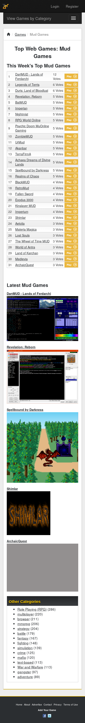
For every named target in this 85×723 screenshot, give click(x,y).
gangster (24, 671)
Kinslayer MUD (25, 205)
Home (19, 704)
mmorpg (23, 623)
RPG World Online (28, 120)
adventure (25, 676)
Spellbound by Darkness (32, 170)
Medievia (21, 259)
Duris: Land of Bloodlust (31, 90)
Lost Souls (22, 235)
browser (23, 618)
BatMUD (21, 102)
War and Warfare (30, 667)
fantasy (23, 638)
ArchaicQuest (24, 265)
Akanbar (21, 148)
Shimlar (20, 217)
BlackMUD (22, 182)
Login (55, 6)
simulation (25, 647)
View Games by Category (29, 18)
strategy (23, 628)
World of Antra (25, 247)
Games (20, 34)
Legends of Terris (27, 84)
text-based (25, 662)
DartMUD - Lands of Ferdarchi (29, 293)
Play (69, 76)
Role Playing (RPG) (32, 609)
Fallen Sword (24, 194)
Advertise (37, 704)
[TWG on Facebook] (44, 715)
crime (21, 652)
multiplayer (25, 614)
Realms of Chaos (27, 176)
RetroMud (22, 188)
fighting (23, 642)
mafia (21, 657)
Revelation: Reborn (28, 96)
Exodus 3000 (24, 200)
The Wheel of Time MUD (32, 241)
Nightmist (21, 114)
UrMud (20, 142)
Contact (48, 704)
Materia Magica (26, 229)
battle (21, 633)
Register (72, 6)
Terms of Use (70, 704)
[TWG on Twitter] (49, 715)
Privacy (58, 704)
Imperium (21, 211)
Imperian (21, 108)
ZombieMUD (24, 136)
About (27, 704)
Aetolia (20, 223)
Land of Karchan (26, 253)
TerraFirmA (23, 154)
